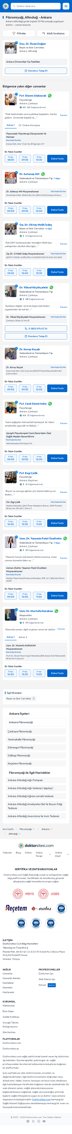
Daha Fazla (57, 158)
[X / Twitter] (33, 1121)
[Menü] (66, 6)
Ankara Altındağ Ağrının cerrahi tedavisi (30, 796)
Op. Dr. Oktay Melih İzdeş (35, 224)
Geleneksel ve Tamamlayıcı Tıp (36, 178)
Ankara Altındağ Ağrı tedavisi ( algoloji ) (30, 788)
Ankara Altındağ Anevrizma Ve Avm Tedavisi (33, 816)
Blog (18, 852)
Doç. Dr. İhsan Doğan (32, 43)
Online (28, 852)
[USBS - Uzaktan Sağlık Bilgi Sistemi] (48, 893)
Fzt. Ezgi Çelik (28, 473)
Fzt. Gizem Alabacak (32, 95)
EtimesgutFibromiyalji (20, 747)
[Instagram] (38, 1121)
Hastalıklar (8, 982)
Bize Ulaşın (8, 1011)
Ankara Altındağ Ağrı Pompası (25, 780)
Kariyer (47, 984)
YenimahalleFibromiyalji (21, 739)
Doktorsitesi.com (12, 1042)
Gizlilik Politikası (11, 1016)
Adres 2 (23, 637)
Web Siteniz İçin (47, 979)
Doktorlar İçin (46, 973)
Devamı (63, 115)
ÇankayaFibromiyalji (20, 731)
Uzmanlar (8, 973)
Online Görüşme (31, 125)
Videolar (7, 852)
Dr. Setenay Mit (29, 174)
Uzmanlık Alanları (12, 978)
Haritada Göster (13, 140)
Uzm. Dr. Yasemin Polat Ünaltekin (40, 538)
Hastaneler (8, 992)
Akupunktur (25, 615)
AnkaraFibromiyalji (21, 722)
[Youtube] (44, 1121)
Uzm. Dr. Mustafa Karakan (36, 611)
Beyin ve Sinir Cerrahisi (31, 47)
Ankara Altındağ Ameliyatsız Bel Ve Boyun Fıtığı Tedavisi (35, 806)
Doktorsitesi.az (11, 1048)
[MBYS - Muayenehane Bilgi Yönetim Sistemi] (23, 893)
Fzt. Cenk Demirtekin (33, 403)
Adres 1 (11, 125)
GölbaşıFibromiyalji (19, 755)
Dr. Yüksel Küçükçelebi (33, 287)
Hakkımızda (9, 1005)
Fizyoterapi (25, 99)
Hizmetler (8, 987)
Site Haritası (9, 1032)
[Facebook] (28, 1121)
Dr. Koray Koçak (29, 349)
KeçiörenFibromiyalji (19, 763)
